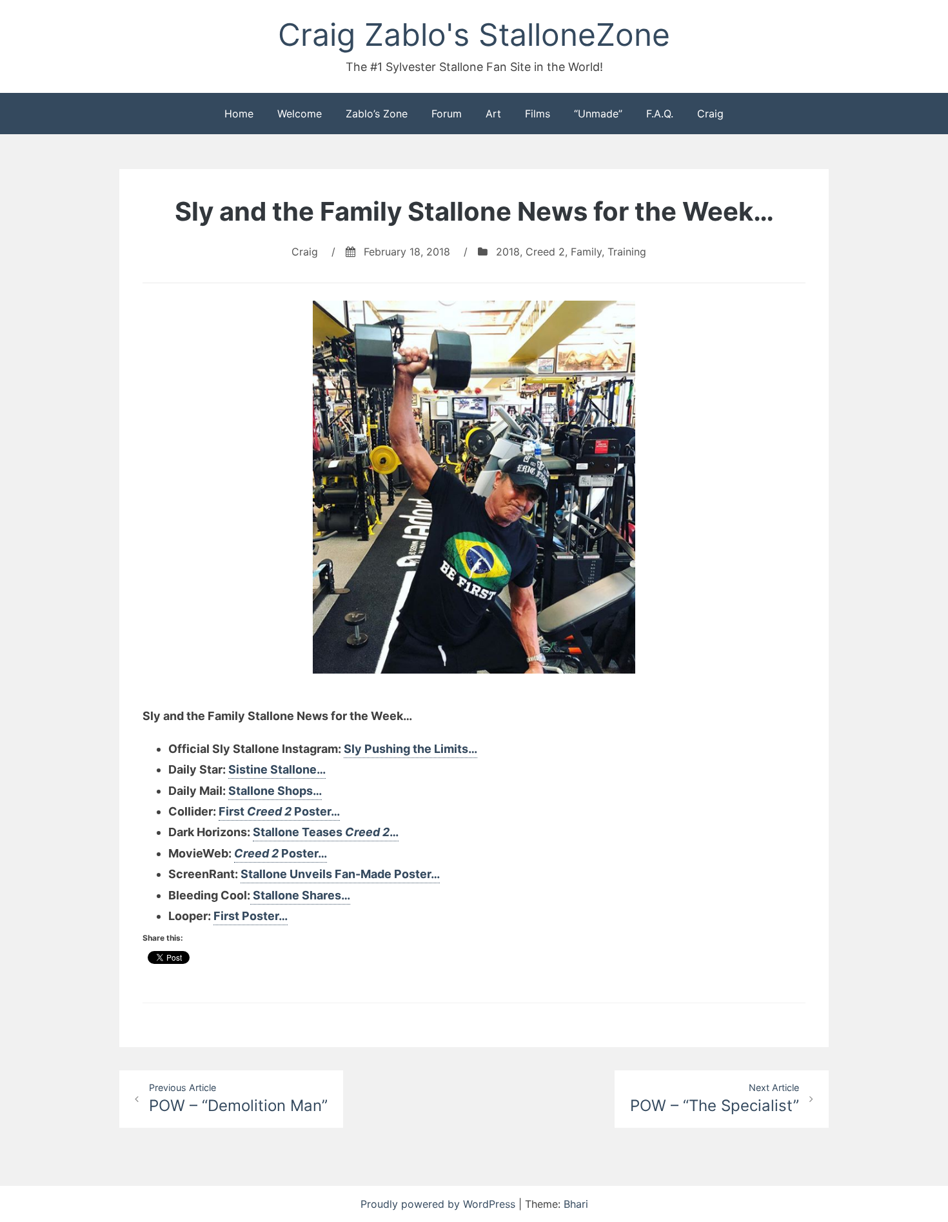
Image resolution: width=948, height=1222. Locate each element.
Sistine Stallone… (277, 769)
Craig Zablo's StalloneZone (474, 34)
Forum (446, 113)
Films (537, 113)
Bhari (576, 1203)
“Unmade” (598, 113)
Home (238, 113)
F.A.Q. (659, 113)
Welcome (299, 113)
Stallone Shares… (300, 895)
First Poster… (279, 811)
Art (493, 113)
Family (586, 251)
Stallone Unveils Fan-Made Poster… (340, 874)
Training (626, 251)
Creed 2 (545, 251)
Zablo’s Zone (377, 113)
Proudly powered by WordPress (439, 1203)
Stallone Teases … (326, 832)
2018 (508, 251)
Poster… (280, 853)
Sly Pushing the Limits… (410, 749)
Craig (710, 113)
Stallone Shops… (275, 790)
